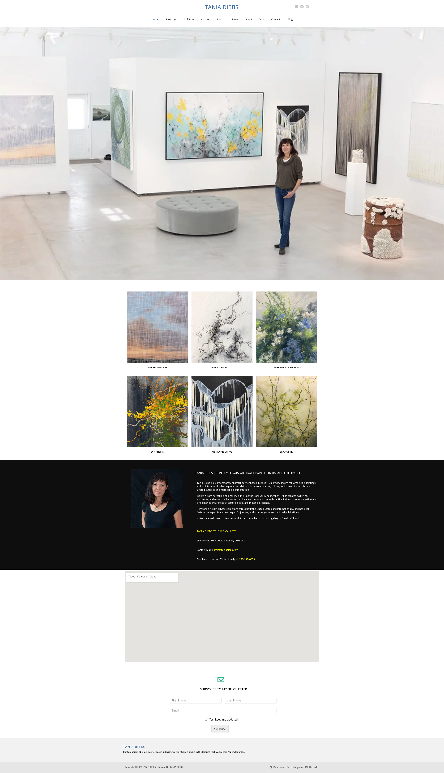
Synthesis (157, 451)
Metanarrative (222, 451)
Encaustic (286, 451)
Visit (261, 19)
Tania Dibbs (221, 7)
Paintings (171, 19)
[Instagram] (302, 6)
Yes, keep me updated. (223, 719)
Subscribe (220, 729)
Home (155, 19)
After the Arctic (222, 367)
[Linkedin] (307, 6)
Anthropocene (157, 367)
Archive (205, 19)
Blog (290, 19)
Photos (220, 19)
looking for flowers (287, 367)
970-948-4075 (247, 559)
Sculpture (188, 19)
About (248, 19)
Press (235, 19)
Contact (275, 19)
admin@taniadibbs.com (225, 549)
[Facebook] (296, 6)
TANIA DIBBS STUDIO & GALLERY (216, 531)
